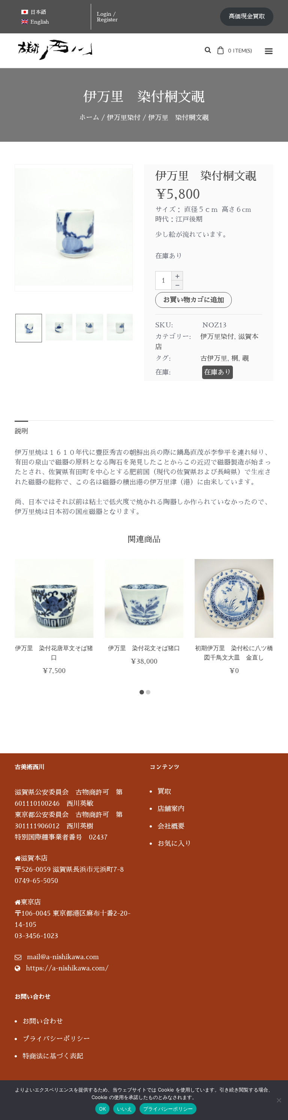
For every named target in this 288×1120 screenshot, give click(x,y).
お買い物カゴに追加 (193, 300)
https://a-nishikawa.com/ (67, 968)
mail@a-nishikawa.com (63, 957)
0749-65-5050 (36, 880)
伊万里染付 (124, 117)
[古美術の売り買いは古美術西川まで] (56, 57)
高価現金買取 (247, 16)
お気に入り (174, 843)
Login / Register (107, 16)
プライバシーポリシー (56, 1039)
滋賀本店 (34, 858)
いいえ (124, 1109)
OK (102, 1109)
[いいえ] (278, 1100)
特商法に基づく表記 (52, 1056)
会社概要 (171, 826)
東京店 (31, 902)
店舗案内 (171, 808)
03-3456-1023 (36, 936)
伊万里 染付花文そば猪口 (144, 647)
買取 (164, 791)
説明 (21, 431)
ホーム (89, 117)
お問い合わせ (42, 1021)
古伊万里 (213, 358)
